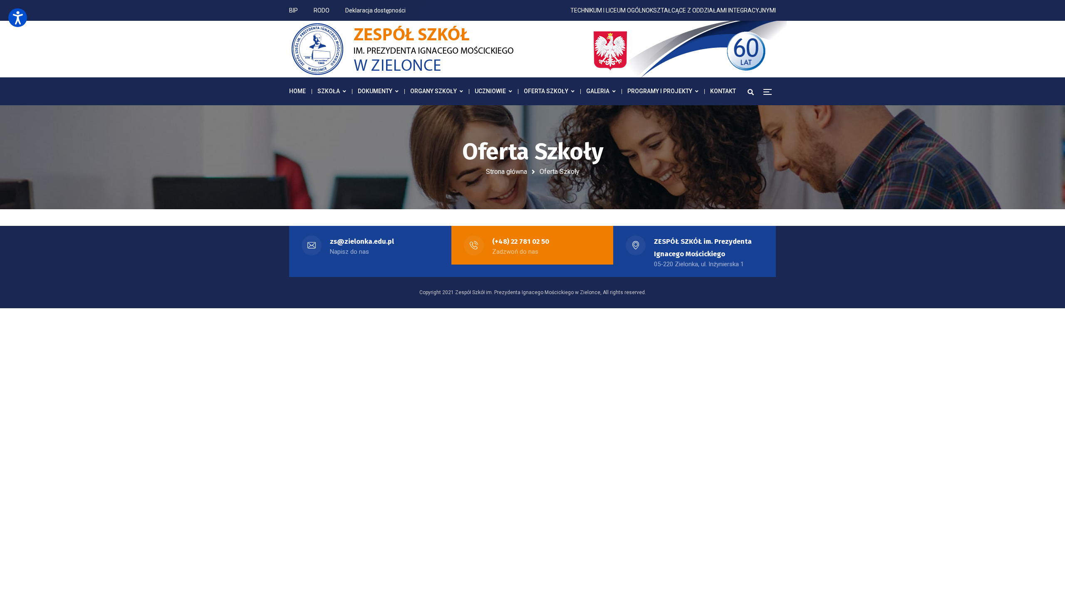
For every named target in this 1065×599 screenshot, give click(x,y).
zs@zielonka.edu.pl (362, 241)
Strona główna (506, 172)
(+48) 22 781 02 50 (520, 241)
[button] (17, 17)
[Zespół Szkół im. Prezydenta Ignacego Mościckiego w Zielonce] (538, 49)
